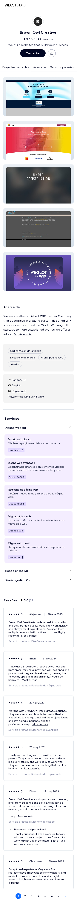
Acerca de (39, 67)
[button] (38, 96)
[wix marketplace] (14, 5)
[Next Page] (65, 896)
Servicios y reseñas (62, 67)
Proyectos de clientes (15, 67)
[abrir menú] (70, 5)
